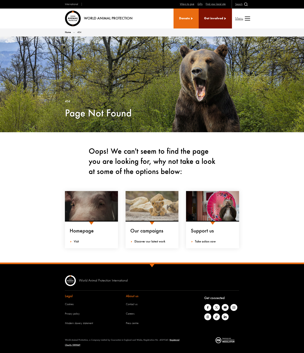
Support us (202, 231)
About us (132, 296)
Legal (69, 296)
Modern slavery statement (79, 323)
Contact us (131, 304)
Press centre (132, 323)
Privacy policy (72, 313)
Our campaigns (146, 231)
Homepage (82, 231)
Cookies (69, 304)
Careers (130, 313)
